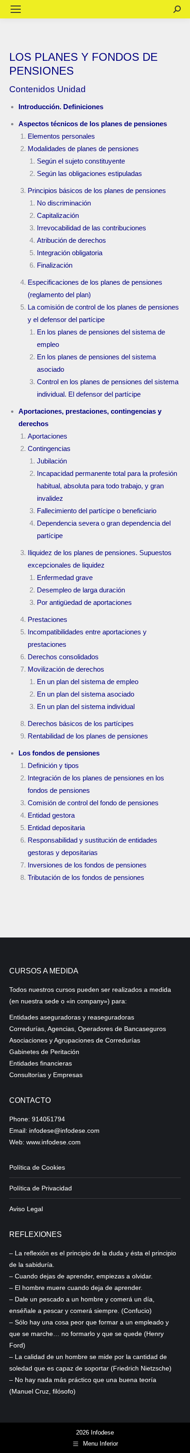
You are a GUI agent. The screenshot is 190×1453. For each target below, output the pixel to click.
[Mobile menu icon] (15, 9)
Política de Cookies (37, 1167)
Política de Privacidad (40, 1188)
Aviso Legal (26, 1209)
